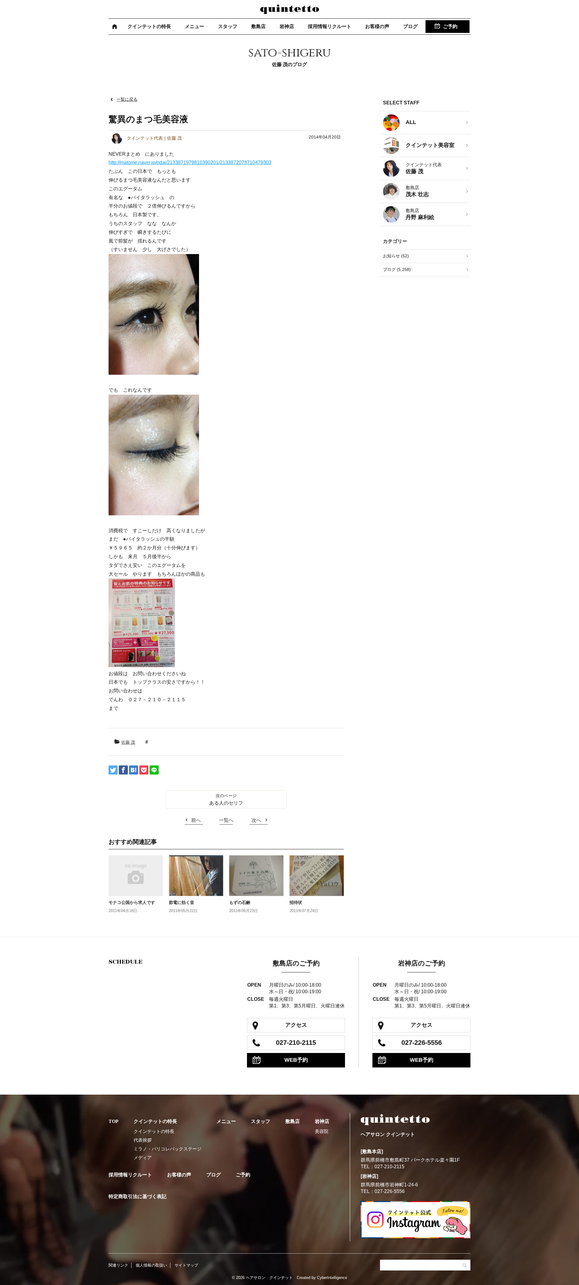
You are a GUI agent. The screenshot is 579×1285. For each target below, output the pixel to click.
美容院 (321, 1131)
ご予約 (450, 26)
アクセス (296, 1025)
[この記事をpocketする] (143, 769)
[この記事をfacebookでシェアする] (123, 769)
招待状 (296, 902)
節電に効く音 (181, 902)
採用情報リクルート (329, 26)
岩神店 (287, 26)
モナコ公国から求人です (132, 902)
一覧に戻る (127, 99)
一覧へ (226, 820)
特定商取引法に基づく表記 (137, 1196)
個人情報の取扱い (151, 1265)
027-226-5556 (421, 1042)
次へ (256, 820)
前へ (196, 820)
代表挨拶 (143, 1140)
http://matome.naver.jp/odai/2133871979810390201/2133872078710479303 (190, 162)
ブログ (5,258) (397, 269)
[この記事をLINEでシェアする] (154, 769)
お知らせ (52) (396, 255)
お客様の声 (377, 26)
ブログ (410, 26)
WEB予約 (296, 1060)
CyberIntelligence (332, 1277)
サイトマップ (186, 1265)
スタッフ (227, 26)
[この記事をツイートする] (113, 769)
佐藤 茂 (128, 742)
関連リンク (118, 1265)
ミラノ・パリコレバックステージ (167, 1148)
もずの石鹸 (239, 902)
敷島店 (258, 26)
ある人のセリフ (226, 803)
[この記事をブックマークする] (133, 769)
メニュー (194, 26)
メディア (143, 1157)
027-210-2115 (296, 1042)
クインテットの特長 (149, 26)
